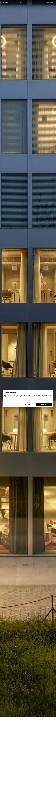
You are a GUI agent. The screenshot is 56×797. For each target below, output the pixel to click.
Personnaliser (27, 404)
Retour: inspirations (49, 2)
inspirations (19, 2)
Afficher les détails (46, 401)
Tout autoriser (44, 404)
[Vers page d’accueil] (5, 2)
